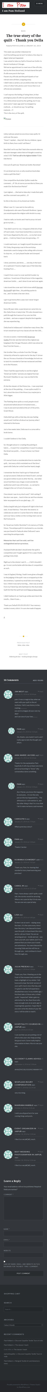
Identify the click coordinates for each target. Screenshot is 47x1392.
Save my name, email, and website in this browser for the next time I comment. (22, 1265)
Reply (41, 691)
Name (7, 1229)
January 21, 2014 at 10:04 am (25, 694)
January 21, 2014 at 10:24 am (25, 758)
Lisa (17, 915)
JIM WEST (19, 691)
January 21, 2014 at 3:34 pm (27, 787)
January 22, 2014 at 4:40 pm (25, 917)
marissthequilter (9, 1354)
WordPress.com (24, 1387)
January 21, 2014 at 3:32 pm (27, 732)
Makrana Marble (24, 1105)
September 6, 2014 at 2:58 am (25, 1064)
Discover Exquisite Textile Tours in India (29, 1341)
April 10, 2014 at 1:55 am (24, 1030)
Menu (40, 3)
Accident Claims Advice (28, 1059)
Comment (8, 1194)
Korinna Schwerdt (25, 860)
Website (7, 1250)
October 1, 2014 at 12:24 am (25, 1088)
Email (7, 1240)
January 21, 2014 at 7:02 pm (25, 862)
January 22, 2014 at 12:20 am (25, 888)
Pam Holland (18, 46)
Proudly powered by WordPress (18, 1384)
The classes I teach (21, 1345)
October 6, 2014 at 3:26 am (25, 1108)
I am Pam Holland (13, 10)
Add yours (38, 680)
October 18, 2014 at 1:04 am (25, 1134)
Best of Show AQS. (35, 590)
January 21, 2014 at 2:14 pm (25, 822)
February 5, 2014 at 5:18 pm (25, 969)
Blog (23, 31)
